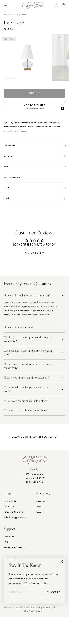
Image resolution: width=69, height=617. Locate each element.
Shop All (8, 14)
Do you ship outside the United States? (26, 410)
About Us (40, 500)
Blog (38, 506)
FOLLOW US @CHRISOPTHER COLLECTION (35, 437)
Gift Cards (9, 506)
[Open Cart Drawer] (63, 5)
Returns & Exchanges (14, 547)
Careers (40, 512)
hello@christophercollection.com (33, 314)
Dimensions (9, 145)
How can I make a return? (18, 327)
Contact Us (9, 536)
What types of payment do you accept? (26, 377)
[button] (6, 78)
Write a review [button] (34, 253)
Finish (7, 198)
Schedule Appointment (15, 517)
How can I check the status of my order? (27, 295)
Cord (6, 187)
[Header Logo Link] (33, 5)
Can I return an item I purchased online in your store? (28, 339)
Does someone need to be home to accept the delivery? (29, 366)
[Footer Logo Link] (35, 460)
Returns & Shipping (13, 512)
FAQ (6, 542)
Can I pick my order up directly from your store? (28, 353)
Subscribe (53, 592)
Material (8, 156)
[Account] (56, 5)
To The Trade (10, 500)
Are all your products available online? (26, 401)
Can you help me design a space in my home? (26, 389)
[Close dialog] (61, 561)
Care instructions (12, 177)
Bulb (6, 166)
